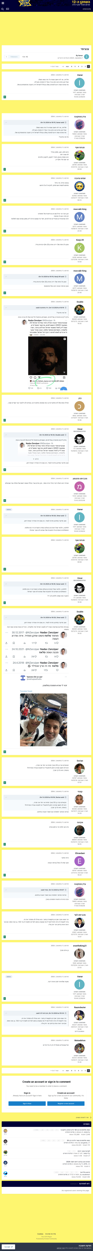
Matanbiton (80, 1040)
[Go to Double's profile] (79, 310)
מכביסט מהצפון (80, 478)
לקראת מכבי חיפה (83, 1151)
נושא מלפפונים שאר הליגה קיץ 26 (78, 1140)
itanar (80, 55)
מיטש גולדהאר (85, 1172)
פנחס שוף (80, 147)
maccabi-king (79, 209)
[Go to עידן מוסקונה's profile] (79, 124)
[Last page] (63, 66)
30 (43, 1140)
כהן (80, 398)
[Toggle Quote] (65, 122)
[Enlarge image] (44, 354)
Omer (80, 429)
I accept (7, 1247)
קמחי (80, 791)
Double (80, 302)
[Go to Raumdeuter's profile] (79, 1015)
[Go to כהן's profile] (79, 406)
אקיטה (80, 822)
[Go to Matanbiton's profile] (79, 1048)
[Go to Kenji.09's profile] (79, 248)
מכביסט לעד (80, 915)
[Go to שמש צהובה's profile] (79, 186)
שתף (24, 57)
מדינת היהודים (63, 58)
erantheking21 (80, 946)
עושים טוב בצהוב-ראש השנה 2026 (78, 1162)
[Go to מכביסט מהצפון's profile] (79, 486)
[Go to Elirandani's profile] (79, 861)
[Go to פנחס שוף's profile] (79, 155)
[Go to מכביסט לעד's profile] (79, 923)
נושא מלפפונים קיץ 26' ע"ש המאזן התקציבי (75, 1130)
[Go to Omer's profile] (79, 439)
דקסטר (85, 1153)
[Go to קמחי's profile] (79, 799)
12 (57, 1172)
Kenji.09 (80, 240)
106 (36, 1130)
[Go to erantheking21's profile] (79, 954)
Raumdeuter (80, 1007)
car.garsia (84, 1143)
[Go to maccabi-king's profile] (79, 217)
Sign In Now (27, 1103)
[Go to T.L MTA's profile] (5, 1163)
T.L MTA (84, 1164)
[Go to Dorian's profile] (79, 769)
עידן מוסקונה (80, 116)
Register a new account (66, 1103)
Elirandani (80, 853)
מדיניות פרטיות (50, 1234)
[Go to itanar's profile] (86, 56)
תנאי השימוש (61, 1248)
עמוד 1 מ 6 (54, 66)
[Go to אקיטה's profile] (79, 830)
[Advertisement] (64, 29)
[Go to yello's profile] (5, 1141)
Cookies (40, 1234)
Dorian (80, 761)
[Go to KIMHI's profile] (5, 1173)
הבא (67, 66)
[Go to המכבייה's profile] (5, 1131)
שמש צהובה (80, 178)
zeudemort (86, 1174)
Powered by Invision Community (46, 1239)
